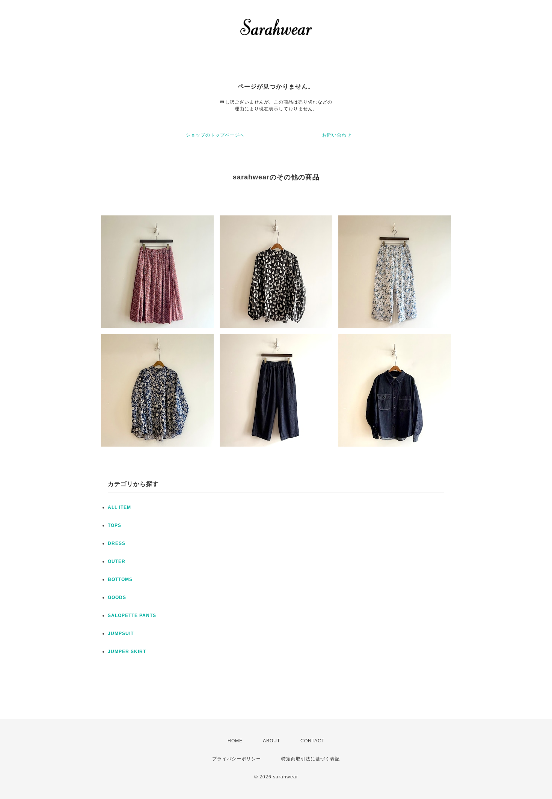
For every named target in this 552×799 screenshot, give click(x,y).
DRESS (116, 543)
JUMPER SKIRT (127, 651)
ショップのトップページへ (215, 135)
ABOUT (271, 740)
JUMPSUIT (121, 633)
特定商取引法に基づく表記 (310, 758)
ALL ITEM (119, 507)
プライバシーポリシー (236, 758)
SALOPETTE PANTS (132, 615)
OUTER (116, 561)
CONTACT (312, 740)
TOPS (114, 525)
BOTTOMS (120, 579)
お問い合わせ (336, 135)
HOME (235, 740)
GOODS (117, 597)
